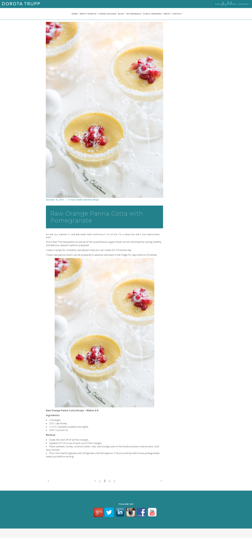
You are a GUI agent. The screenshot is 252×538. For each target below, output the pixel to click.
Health (79, 199)
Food (73, 199)
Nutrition (87, 199)
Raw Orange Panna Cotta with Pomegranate (96, 217)
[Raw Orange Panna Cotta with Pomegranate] (104, 110)
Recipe (96, 199)
